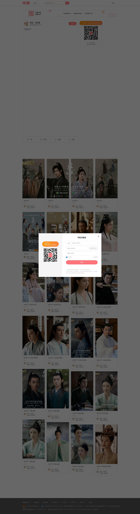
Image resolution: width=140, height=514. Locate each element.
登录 (81, 262)
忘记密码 (95, 257)
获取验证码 (93, 248)
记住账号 (69, 257)
